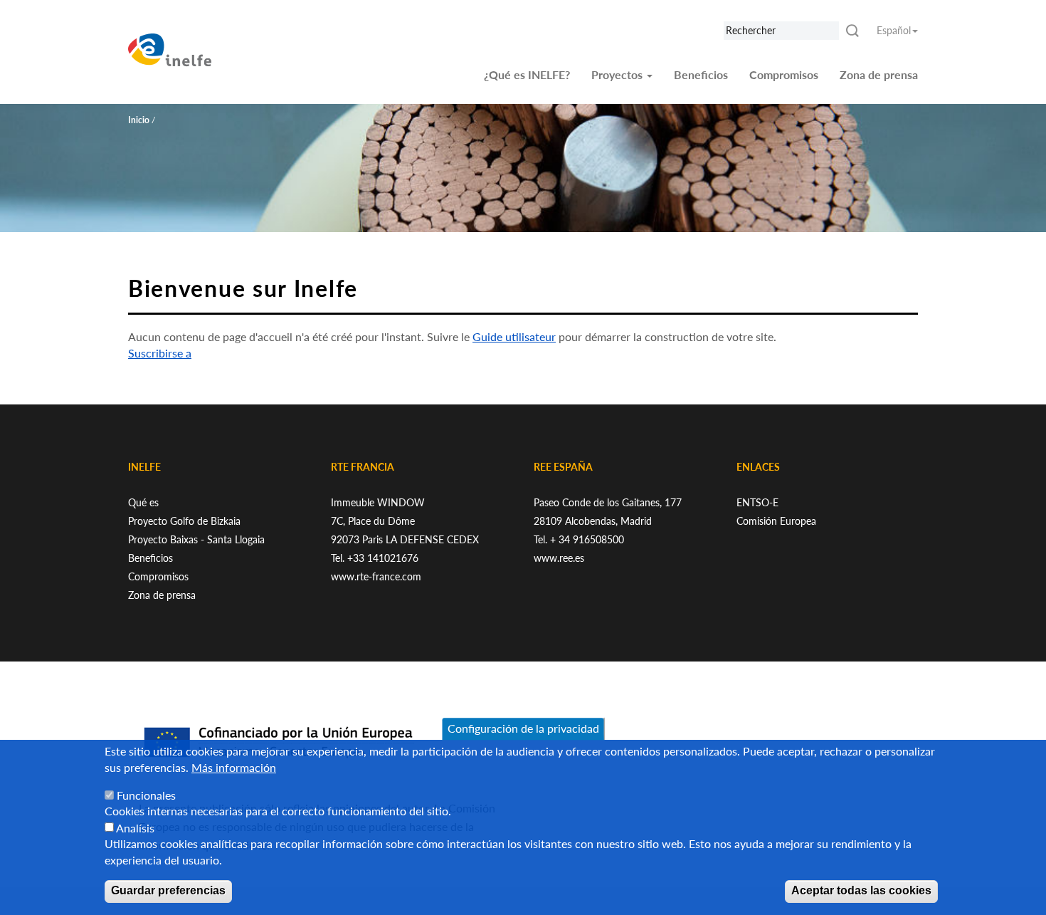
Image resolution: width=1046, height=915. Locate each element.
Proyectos (618, 74)
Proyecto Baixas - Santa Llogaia (196, 539)
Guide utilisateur (514, 336)
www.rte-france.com (376, 576)
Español (894, 30)
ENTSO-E (757, 502)
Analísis (135, 828)
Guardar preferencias (168, 891)
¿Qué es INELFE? (527, 74)
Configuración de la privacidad (523, 728)
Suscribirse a (159, 353)
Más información (233, 767)
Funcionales (146, 795)
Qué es (143, 502)
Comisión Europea (776, 521)
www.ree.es (559, 558)
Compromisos (783, 74)
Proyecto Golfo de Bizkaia (184, 521)
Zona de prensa (879, 74)
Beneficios (701, 74)
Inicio (138, 120)
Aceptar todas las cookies (861, 891)
